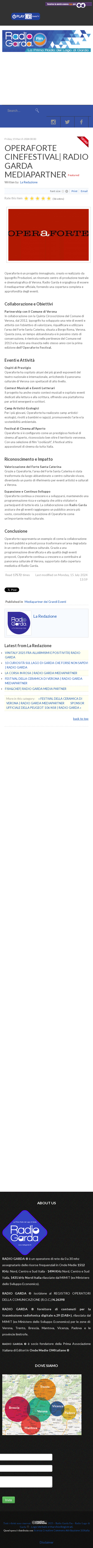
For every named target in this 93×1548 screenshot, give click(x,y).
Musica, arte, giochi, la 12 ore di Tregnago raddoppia (50, 791)
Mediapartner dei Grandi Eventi (45, 601)
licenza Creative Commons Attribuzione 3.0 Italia (62, 1530)
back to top (80, 718)
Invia (8, 1500)
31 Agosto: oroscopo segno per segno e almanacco (49, 802)
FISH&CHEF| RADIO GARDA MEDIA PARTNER (35, 689)
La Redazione (28, 182)
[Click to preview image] (48, 261)
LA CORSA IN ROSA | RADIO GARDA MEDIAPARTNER (41, 673)
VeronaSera (26, 768)
